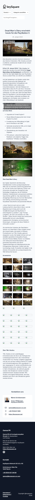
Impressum (6, 492)
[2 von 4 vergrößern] (15, 316)
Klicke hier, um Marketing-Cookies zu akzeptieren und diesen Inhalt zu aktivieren (17, 106)
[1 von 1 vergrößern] (30, 144)
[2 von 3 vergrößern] (20, 261)
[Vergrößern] (30, 42)
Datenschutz (7, 494)
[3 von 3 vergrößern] (30, 261)
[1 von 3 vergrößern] (9, 261)
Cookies (5, 496)
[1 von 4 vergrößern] (7, 316)
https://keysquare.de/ (15, 414)
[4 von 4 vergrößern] (30, 316)
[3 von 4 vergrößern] (22, 316)
